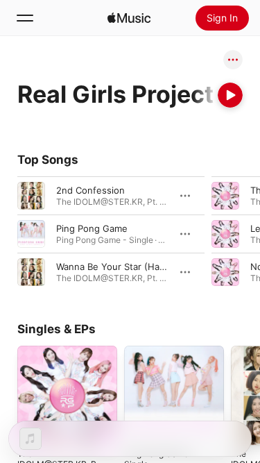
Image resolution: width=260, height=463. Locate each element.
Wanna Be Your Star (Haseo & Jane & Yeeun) (153, 266)
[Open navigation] (25, 18)
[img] (128, 18)
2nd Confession (90, 190)
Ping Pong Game (92, 228)
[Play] (230, 95)
